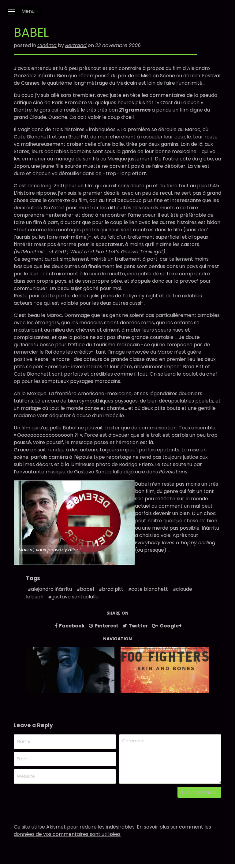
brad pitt (112, 589)
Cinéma (47, 45)
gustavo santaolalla (75, 596)
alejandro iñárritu (51, 589)
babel (87, 589)
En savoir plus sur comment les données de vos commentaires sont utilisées (112, 830)
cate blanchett (149, 589)
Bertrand (76, 45)
